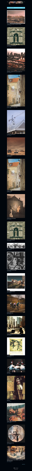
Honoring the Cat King (11, 270)
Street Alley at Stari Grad (12, 107)
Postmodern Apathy (11, 291)
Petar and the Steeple (11, 218)
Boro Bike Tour (10, 313)
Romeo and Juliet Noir (11, 421)
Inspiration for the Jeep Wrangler (14, 334)
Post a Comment (9, 46)
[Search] (24, 1)
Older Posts (23, 464)
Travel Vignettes (10, 248)
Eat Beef (8, 372)
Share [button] (7, 46)
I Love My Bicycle (10, 355)
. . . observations (13, 1)
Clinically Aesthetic (11, 134)
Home (9, 4)
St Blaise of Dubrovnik (11, 45)
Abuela (8, 400)
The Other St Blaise (11, 239)
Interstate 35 (9, 155)
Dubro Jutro (9, 191)
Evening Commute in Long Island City (14, 71)
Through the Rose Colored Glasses (14, 24)
